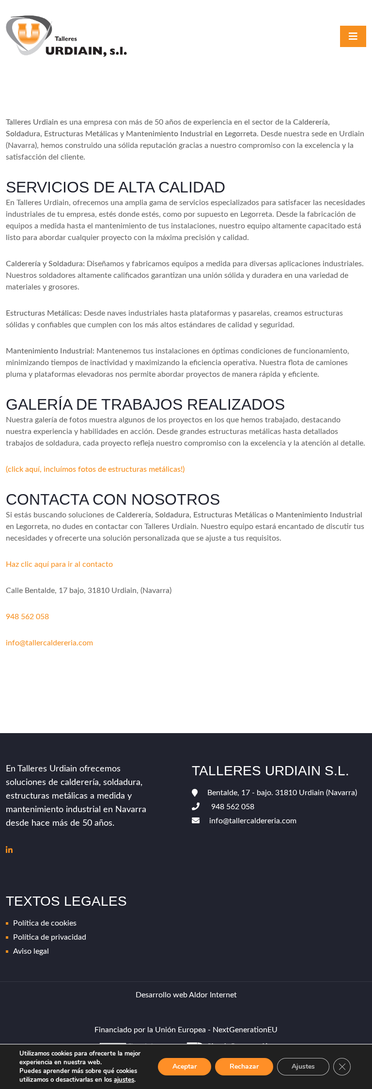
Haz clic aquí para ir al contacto (59, 564)
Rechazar (244, 1066)
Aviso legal (31, 951)
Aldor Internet (213, 995)
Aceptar (184, 1066)
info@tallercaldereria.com (49, 643)
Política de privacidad (49, 937)
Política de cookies (45, 923)
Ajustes (303, 1066)
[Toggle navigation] (353, 36)
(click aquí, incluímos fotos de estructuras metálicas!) (95, 469)
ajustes (124, 1079)
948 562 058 (27, 617)
